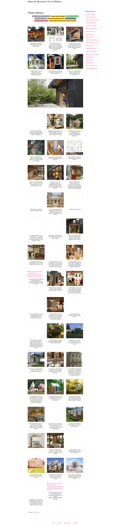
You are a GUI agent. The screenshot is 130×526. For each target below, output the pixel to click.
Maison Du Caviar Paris (91, 65)
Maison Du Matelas (90, 17)
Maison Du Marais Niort (91, 68)
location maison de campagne (58, 16)
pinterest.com (36, 512)
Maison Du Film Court (91, 48)
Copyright (75, 523)
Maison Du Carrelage (91, 51)
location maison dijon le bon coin (56, 18)
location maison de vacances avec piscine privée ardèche (62, 20)
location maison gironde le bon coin (41, 16)
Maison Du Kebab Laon (91, 28)
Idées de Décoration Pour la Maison (45, 1)
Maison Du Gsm (90, 37)
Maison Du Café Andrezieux (92, 20)
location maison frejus (70, 18)
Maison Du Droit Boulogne (92, 40)
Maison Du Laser (90, 57)
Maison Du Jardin (90, 34)
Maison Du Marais (90, 14)
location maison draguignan (41, 20)
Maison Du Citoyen (90, 31)
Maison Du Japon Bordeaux (92, 54)
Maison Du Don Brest (91, 25)
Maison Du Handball (91, 23)
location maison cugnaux (72, 16)
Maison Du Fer (89, 60)
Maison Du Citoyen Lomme (92, 42)
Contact (59, 523)
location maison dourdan (41, 18)
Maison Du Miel (89, 45)
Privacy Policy (67, 523)
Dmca (53, 523)
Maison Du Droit (90, 62)
